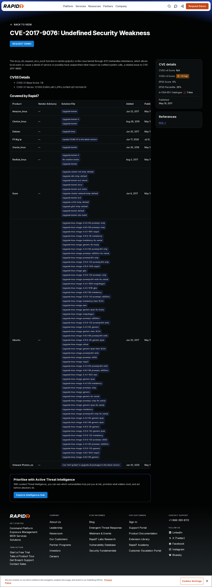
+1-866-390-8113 (179, 520)
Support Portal (138, 527)
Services (81, 6)
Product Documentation (143, 533)
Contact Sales (18, 563)
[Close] (207, 581)
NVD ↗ (162, 123)
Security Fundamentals (102, 550)
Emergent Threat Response (105, 527)
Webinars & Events (100, 533)
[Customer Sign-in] (182, 6)
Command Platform (21, 528)
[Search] (169, 6)
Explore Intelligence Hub (30, 495)
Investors (55, 550)
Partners (108, 6)
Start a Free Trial (20, 552)
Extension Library (139, 539)
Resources (94, 6)
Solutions (15, 539)
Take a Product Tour (22, 556)
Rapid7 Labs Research (102, 539)
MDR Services (18, 535)
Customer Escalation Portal (145, 550)
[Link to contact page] (175, 6)
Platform (68, 6)
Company (121, 6)
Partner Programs (60, 544)
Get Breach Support (22, 560)
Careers (54, 556)
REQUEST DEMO (21, 43)
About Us (55, 522)
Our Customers (59, 539)
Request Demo (197, 6)
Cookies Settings (192, 581)
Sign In (133, 522)
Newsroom (56, 533)
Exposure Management (23, 532)
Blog (92, 522)
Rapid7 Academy (139, 544)
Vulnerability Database (102, 544)
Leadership (56, 527)
